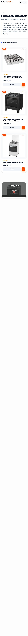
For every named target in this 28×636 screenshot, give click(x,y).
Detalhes (12, 84)
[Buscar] (21, 2)
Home (2, 12)
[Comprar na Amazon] (23, 127)
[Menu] (25, 2)
